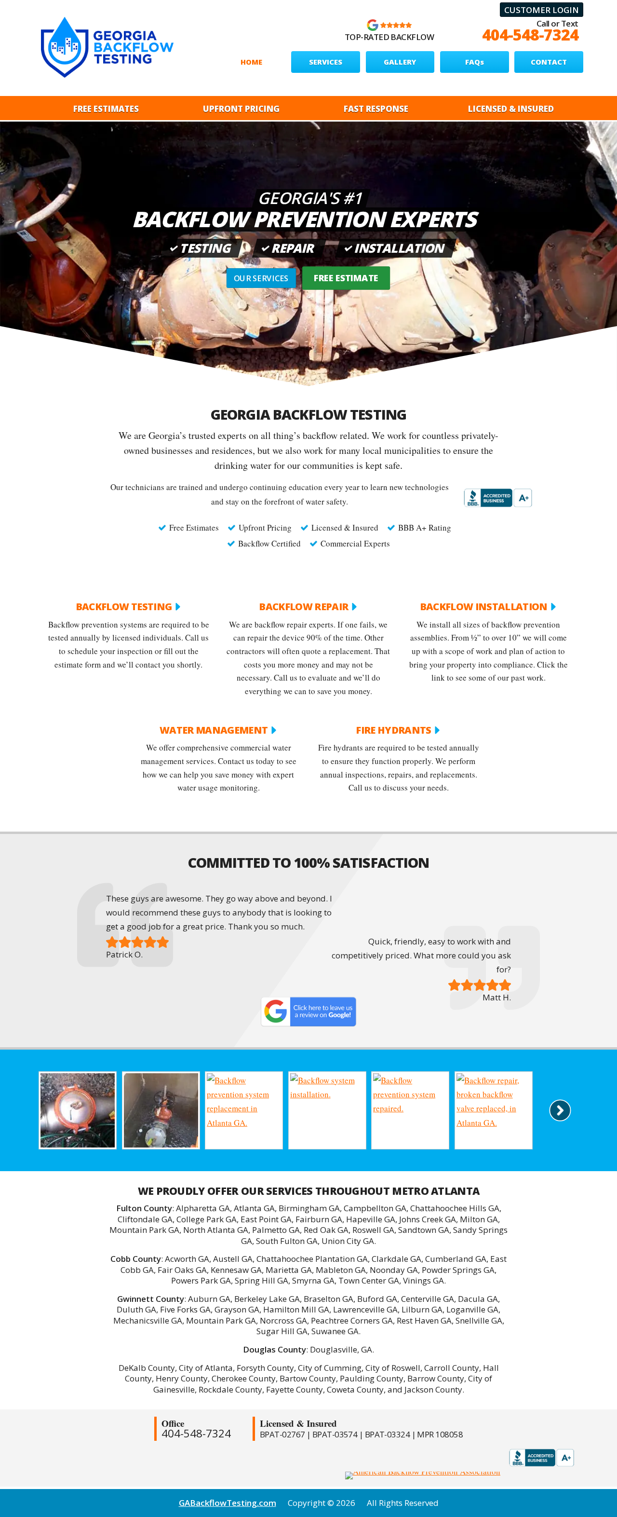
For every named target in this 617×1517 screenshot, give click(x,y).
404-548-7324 (530, 34)
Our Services (261, 278)
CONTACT (549, 62)
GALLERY (400, 62)
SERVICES (325, 62)
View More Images (560, 1110)
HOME (251, 62)
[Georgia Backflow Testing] (107, 47)
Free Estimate (346, 278)
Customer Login (541, 9)
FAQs (474, 62)
